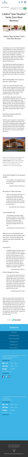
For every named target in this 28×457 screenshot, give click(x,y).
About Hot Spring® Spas (14, 446)
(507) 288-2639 (6, 402)
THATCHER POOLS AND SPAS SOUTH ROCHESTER (14, 396)
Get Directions (5, 373)
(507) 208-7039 (6, 360)
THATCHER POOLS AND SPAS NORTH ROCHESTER (14, 355)
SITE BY (14, 450)
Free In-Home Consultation (14, 445)
